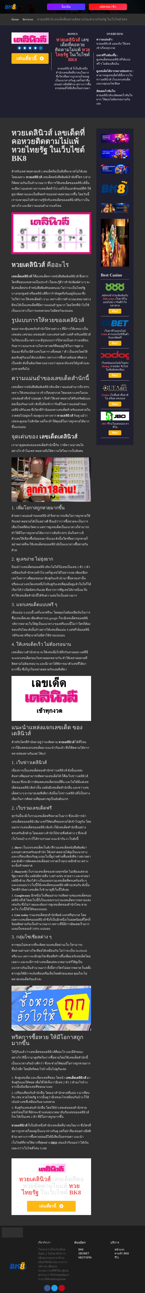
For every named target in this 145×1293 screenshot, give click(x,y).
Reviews (28, 19)
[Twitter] (54, 1288)
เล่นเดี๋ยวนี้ (26, 58)
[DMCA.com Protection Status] (12, 1232)
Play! (115, 311)
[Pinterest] (62, 1288)
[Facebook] (47, 1288)
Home (15, 19)
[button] (32, 6)
